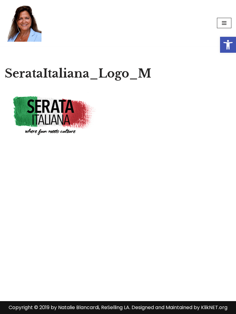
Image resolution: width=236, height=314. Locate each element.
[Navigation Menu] (224, 23)
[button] (228, 45)
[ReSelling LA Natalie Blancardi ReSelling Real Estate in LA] (23, 23)
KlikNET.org (214, 307)
